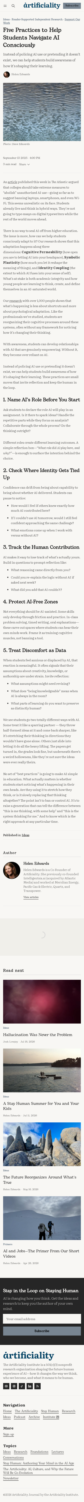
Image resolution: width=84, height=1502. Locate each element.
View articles (30, 897)
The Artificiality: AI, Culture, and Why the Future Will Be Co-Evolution (38, 1471)
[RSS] (37, 1386)
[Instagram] (14, 1386)
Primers (7, 1244)
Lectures (58, 1452)
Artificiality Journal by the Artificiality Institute (45, 1494)
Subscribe (72, 6)
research (15, 300)
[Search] (13, 5)
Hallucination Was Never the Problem (37, 1035)
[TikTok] (22, 1386)
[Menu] (5, 5)
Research (20, 1452)
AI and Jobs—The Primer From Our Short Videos (41, 1253)
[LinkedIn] (30, 1386)
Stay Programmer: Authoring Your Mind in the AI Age (38, 1464)
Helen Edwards (21, 74)
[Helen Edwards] (6, 74)
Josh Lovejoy (10, 1042)
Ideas (6, 19)
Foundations (39, 1452)
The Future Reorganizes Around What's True (39, 1179)
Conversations (13, 1458)
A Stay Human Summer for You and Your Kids (41, 1106)
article (12, 181)
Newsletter (11, 1479)
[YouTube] (6, 1386)
